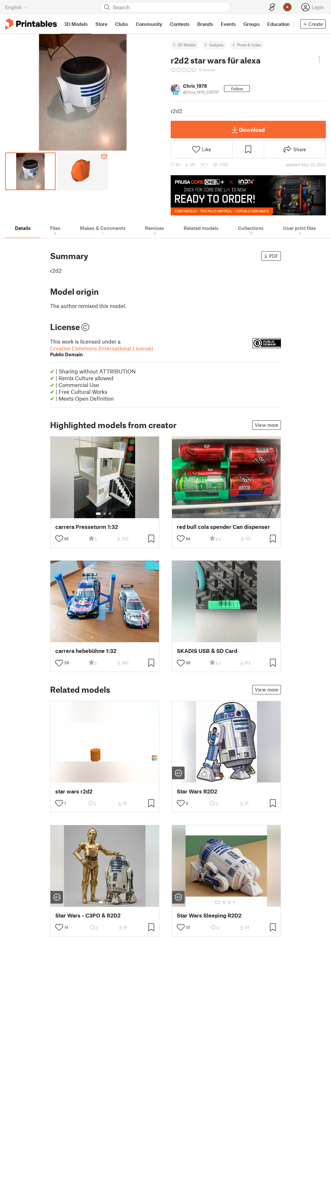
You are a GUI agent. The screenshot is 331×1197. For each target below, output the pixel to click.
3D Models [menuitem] (76, 24)
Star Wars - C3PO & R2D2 (88, 915)
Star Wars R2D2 (197, 791)
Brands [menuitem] (205, 24)
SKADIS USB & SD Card (207, 651)
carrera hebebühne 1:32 (85, 651)
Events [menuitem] (228, 24)
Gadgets (216, 44)
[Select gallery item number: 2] (104, 513)
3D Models (186, 44)
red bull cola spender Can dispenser (223, 527)
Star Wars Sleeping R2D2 (209, 915)
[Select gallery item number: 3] (110, 513)
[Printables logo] (31, 24)
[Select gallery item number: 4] (234, 778)
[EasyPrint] (272, 7)
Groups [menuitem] (251, 24)
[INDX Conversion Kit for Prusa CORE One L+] (248, 195)
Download (252, 129)
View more (266, 425)
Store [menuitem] (101, 24)
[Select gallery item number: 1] (98, 513)
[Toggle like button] (59, 538)
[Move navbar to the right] (293, 24)
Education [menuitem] (278, 24)
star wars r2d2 (73, 791)
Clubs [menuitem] (121, 24)
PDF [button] (273, 256)
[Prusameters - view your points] (287, 7)
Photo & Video (249, 44)
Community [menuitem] (149, 24)
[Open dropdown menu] (319, 59)
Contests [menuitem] (179, 24)
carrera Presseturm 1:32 (86, 527)
